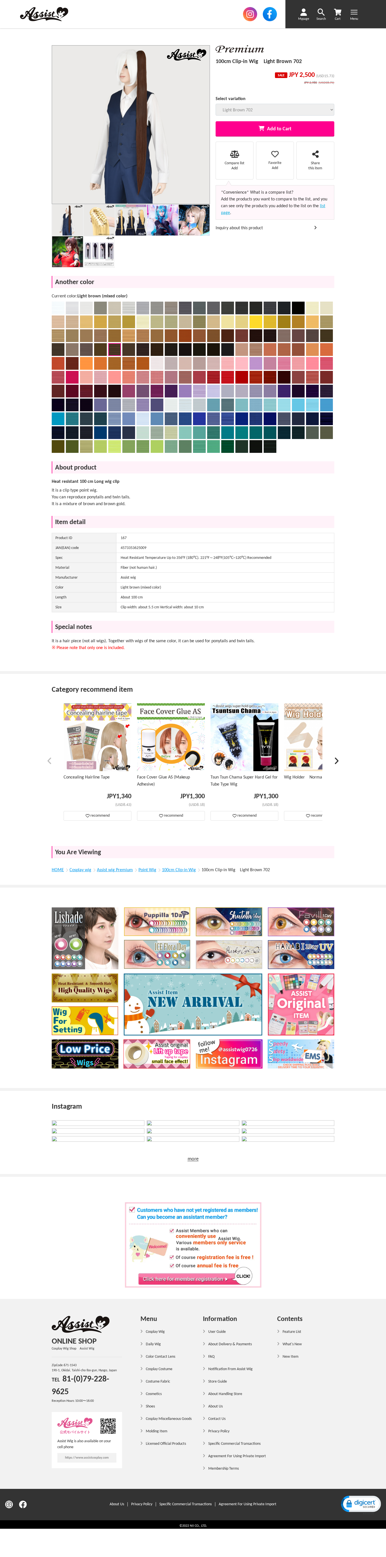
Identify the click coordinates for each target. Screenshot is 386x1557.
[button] (49, 762)
